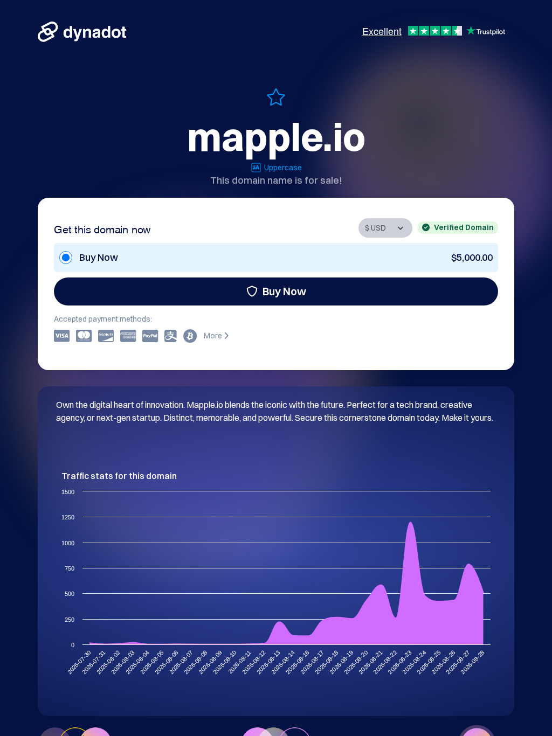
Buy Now (284, 291)
